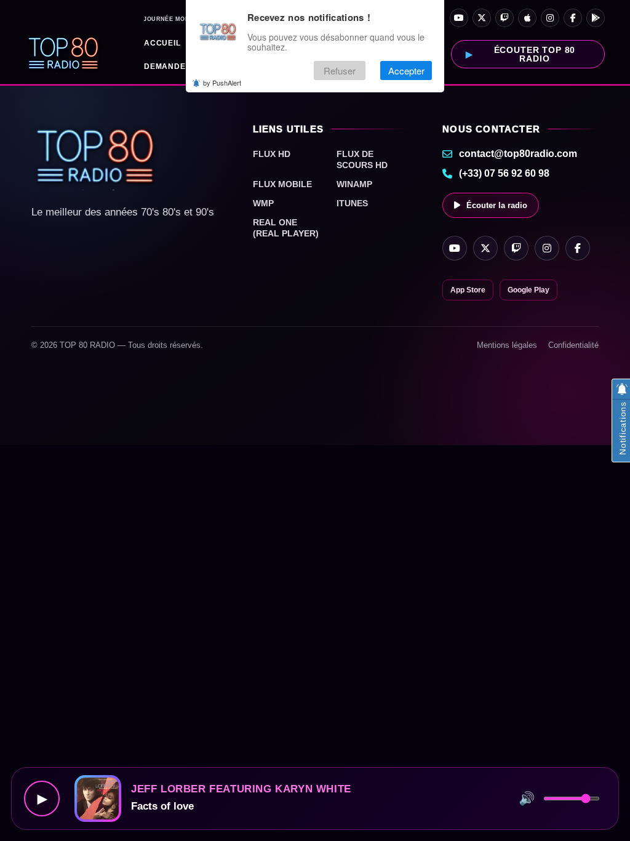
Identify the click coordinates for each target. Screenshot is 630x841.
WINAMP (354, 184)
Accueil (162, 43)
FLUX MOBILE (282, 184)
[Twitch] (504, 18)
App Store (467, 290)
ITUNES (352, 203)
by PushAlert (222, 82)
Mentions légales (507, 345)
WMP (263, 203)
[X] (481, 18)
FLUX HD (271, 154)
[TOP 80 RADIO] (63, 54)
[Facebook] (573, 18)
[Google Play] (595, 18)
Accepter (406, 70)
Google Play (528, 290)
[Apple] (527, 18)
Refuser (340, 70)
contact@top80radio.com (518, 153)
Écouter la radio (496, 205)
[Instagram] (550, 18)
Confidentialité (573, 345)
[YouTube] (459, 18)
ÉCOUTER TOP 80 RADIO (535, 54)
